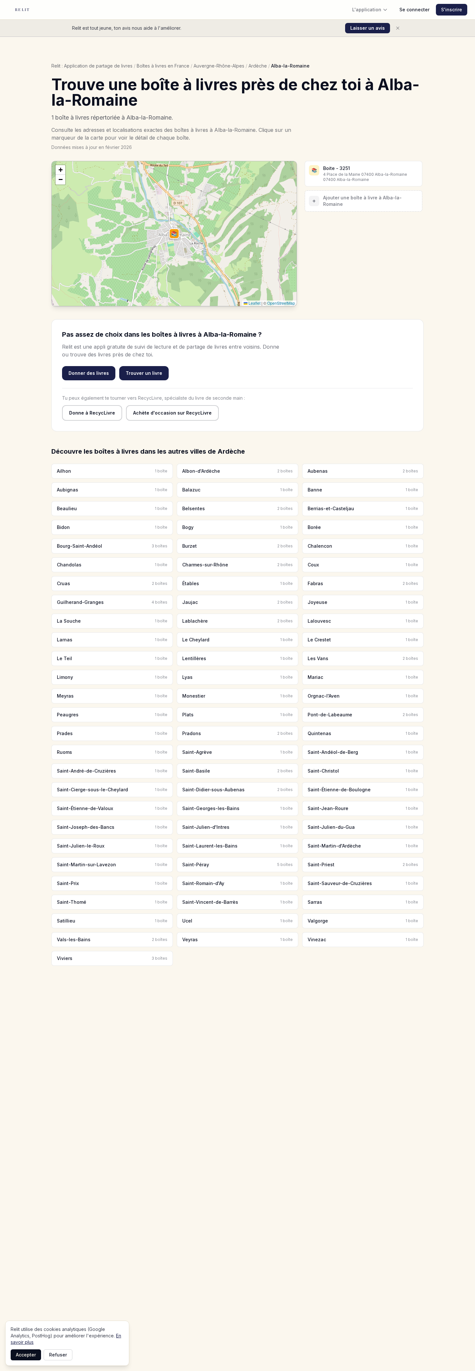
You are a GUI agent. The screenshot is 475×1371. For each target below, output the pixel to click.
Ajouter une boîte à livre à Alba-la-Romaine (357, 201)
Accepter (26, 1354)
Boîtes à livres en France (163, 66)
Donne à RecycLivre (92, 413)
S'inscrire (451, 9)
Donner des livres (89, 373)
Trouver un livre (144, 373)
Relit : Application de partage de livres (91, 66)
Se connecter (414, 9)
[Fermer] (398, 28)
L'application (366, 9)
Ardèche (257, 66)
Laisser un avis (367, 28)
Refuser (58, 1354)
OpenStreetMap (281, 303)
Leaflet (254, 303)
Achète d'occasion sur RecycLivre (172, 413)
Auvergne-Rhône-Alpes (219, 66)
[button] (174, 233)
